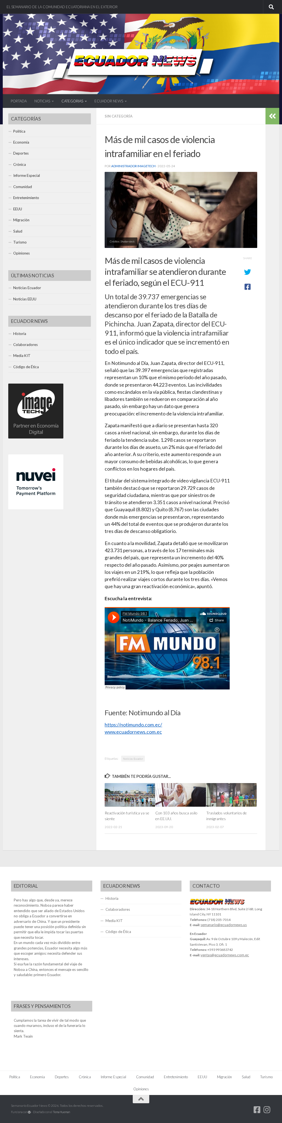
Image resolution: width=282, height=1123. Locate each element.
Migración (21, 220)
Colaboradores (25, 344)
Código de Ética (26, 367)
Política (19, 131)
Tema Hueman (61, 1112)
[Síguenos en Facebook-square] (257, 1110)
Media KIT (22, 355)
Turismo (20, 242)
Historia (19, 333)
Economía (21, 142)
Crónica (19, 164)
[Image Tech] (35, 437)
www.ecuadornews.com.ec (133, 732)
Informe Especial (26, 175)
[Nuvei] (35, 508)
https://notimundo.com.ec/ (133, 725)
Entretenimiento (26, 197)
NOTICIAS (42, 101)
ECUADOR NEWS (108, 101)
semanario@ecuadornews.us (223, 925)
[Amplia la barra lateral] (272, 116)
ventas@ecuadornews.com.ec (224, 955)
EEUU (17, 209)
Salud (17, 231)
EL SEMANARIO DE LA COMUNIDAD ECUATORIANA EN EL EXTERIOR (62, 7)
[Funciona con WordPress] (29, 1112)
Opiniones (21, 253)
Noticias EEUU (24, 299)
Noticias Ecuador (133, 758)
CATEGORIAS (72, 101)
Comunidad (22, 187)
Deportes (21, 153)
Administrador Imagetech (133, 166)
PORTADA (19, 101)
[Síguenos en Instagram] (267, 1110)
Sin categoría (118, 116)
